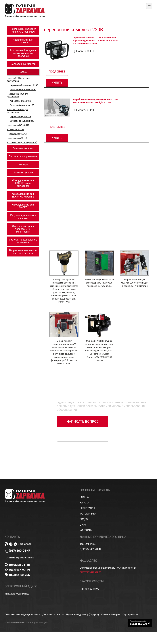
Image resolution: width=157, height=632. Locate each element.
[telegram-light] (11, 544)
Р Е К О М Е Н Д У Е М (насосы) (22, 142)
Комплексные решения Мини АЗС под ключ (23, 30)
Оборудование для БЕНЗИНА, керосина (23, 195)
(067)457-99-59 (19, 570)
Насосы (23, 71)
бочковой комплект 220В (23, 89)
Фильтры (23, 164)
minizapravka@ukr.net (17, 593)
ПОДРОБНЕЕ (57, 71)
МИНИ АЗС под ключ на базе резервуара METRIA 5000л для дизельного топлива (99, 282)
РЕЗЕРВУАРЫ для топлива (23, 41)
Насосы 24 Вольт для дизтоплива (17, 110)
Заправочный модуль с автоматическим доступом (23, 53)
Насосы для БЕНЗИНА (18, 125)
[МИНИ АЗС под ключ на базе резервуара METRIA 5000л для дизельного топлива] (99, 263)
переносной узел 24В (20, 116)
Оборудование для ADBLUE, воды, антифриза (23, 183)
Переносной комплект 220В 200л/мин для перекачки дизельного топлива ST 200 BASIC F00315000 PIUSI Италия (96, 40)
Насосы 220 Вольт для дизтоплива (18, 79)
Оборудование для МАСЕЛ (23, 206)
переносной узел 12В (20, 101)
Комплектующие (23, 172)
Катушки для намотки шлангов (23, 217)
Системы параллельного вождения (23, 241)
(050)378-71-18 (19, 565)
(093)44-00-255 (19, 575)
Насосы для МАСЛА (17, 134)
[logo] (25, 4)
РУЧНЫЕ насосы (15, 129)
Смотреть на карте (90, 572)
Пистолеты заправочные (23, 156)
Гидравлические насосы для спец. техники (23, 252)
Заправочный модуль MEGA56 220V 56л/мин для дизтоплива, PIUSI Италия (134, 282)
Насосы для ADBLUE (17, 138)
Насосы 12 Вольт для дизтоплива (17, 95)
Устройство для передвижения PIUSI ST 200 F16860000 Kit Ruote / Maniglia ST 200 (95, 101)
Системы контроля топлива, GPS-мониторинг (23, 229)
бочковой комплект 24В (22, 121)
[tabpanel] (99, 316)
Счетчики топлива (23, 148)
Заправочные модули (23, 64)
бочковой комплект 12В (22, 105)
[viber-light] (6, 544)
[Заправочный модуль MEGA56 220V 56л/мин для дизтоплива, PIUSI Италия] (134, 263)
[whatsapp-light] (15, 544)
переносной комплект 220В (24, 85)
